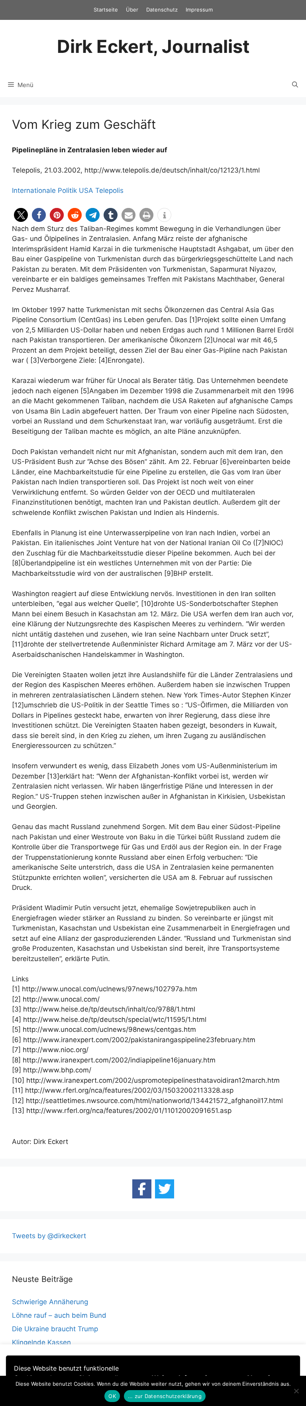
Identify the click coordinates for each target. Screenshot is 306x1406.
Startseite (106, 9)
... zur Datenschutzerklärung (165, 1396)
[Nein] (296, 1391)
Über (132, 9)
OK (112, 1396)
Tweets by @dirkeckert (49, 1236)
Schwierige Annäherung (50, 1302)
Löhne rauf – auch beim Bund (59, 1315)
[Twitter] (164, 1188)
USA (86, 190)
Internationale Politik (44, 190)
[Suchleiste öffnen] (295, 85)
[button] (21, 215)
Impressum (199, 9)
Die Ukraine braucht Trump (55, 1329)
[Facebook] (141, 1188)
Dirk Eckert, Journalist (153, 46)
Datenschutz (162, 9)
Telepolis (109, 190)
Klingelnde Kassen (41, 1342)
